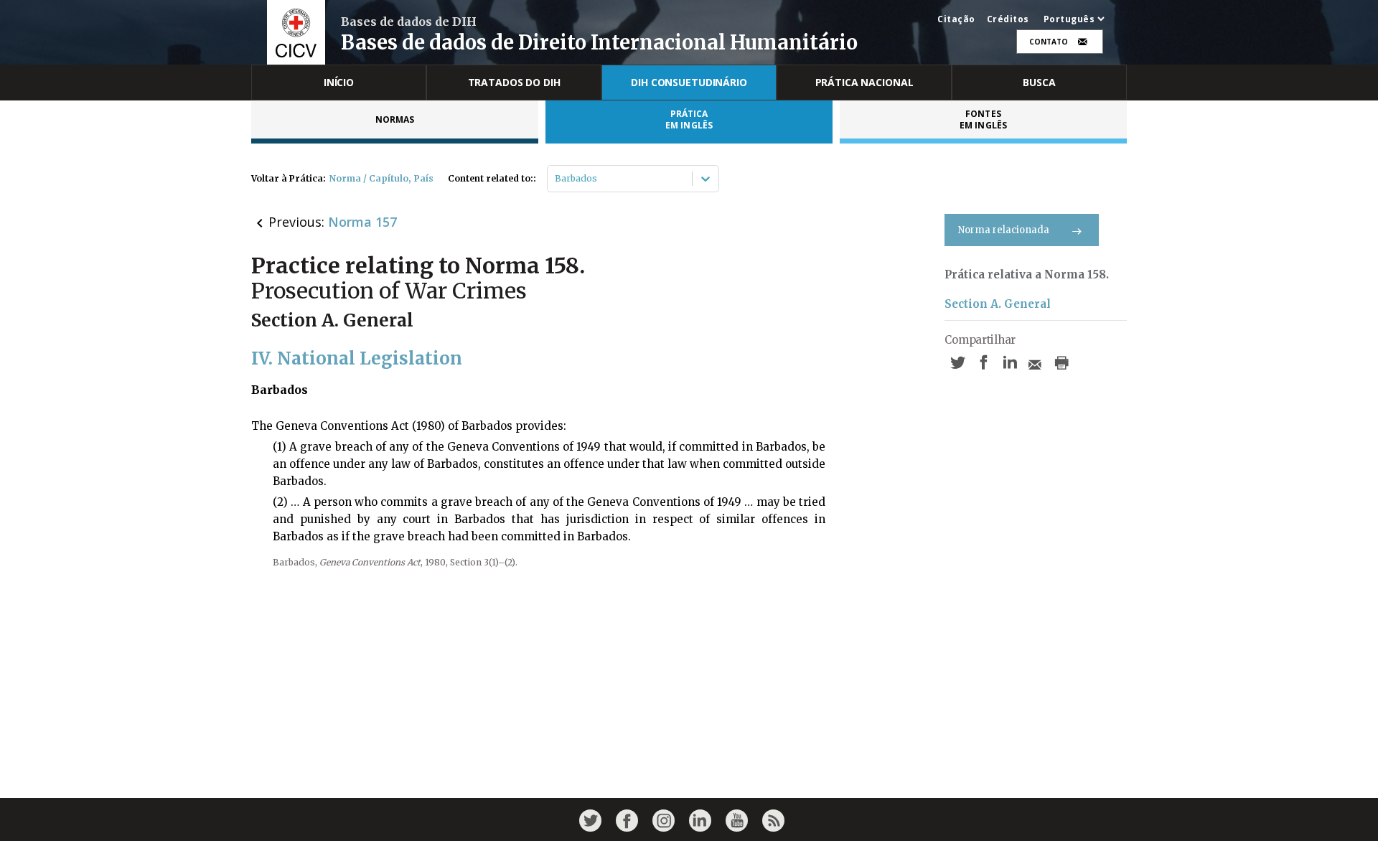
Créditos (1008, 19)
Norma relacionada (1003, 230)
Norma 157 (362, 221)
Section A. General (998, 304)
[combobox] (556, 179)
